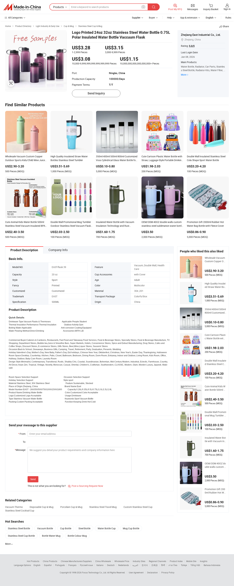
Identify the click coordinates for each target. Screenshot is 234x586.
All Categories (15, 17)
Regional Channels (157, 561)
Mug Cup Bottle (131, 528)
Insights (203, 561)
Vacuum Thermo (14, 507)
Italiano (99, 565)
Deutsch (111, 565)
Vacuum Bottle (45, 528)
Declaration (152, 572)
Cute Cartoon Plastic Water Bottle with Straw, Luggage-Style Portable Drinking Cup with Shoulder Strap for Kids (215, 336)
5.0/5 (192, 46)
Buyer (152, 17)
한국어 (145, 565)
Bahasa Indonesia (212, 565)
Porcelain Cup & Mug (71, 507)
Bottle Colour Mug (77, 535)
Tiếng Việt (195, 565)
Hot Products (33, 561)
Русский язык (86, 565)
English (37, 565)
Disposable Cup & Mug (41, 507)
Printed (55, 285)
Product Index (176, 561)
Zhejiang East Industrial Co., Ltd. (201, 35)
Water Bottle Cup (107, 528)
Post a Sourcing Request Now (85, 485)
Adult (137, 280)
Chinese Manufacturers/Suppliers (76, 561)
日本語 (154, 565)
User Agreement (136, 572)
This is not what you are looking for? (47, 485)
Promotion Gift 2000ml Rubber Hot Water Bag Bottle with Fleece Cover (215, 490)
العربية (135, 565)
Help (169, 17)
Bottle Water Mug (51, 535)
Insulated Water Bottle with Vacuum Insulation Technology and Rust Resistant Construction (215, 439)
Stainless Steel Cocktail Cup (19, 510)
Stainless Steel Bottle (19, 528)
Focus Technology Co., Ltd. (94, 572)
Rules (228, 17)
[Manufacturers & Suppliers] (22, 7)
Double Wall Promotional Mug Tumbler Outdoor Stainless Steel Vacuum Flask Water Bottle (215, 413)
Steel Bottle (84, 528)
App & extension (188, 17)
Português (60, 565)
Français (72, 565)
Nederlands (123, 565)
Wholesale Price (121, 561)
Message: (20, 449)
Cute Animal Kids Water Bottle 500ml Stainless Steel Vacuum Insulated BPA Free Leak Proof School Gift (215, 388)
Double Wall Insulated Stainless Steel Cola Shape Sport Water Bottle (215, 362)
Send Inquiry (96, 93)
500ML (55, 301)
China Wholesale (103, 561)
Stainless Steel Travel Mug (103, 507)
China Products (50, 561)
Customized (58, 290)
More (183, 74)
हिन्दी (163, 565)
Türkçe (184, 565)
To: (24, 441)
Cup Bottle (65, 528)
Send (33, 479)
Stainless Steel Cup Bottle (21, 535)
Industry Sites (139, 561)
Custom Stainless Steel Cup (138, 507)
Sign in (227, 9)
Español (48, 565)
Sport (55, 280)
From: (22, 433)
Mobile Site (191, 561)
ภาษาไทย (173, 565)
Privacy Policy (167, 572)
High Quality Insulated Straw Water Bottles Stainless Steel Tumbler (215, 285)
